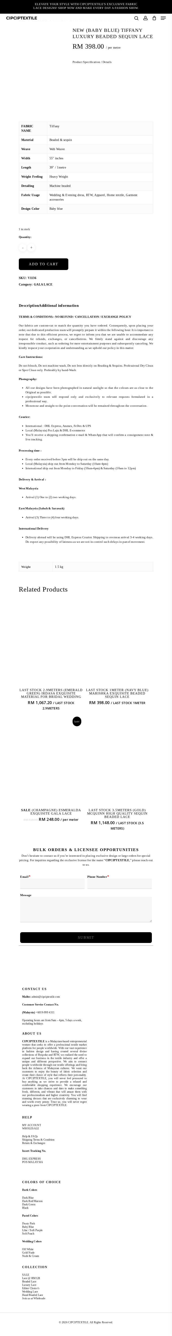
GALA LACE (43, 284)
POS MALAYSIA (32, 1162)
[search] (136, 18)
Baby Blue (28, 1226)
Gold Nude (28, 1252)
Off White (28, 1249)
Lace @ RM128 (31, 1278)
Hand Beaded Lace (32, 1295)
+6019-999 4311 (45, 1012)
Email (25, 876)
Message (25, 895)
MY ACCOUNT (31, 1125)
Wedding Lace (30, 1291)
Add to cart (43, 264)
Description (29, 305)
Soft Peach (28, 1233)
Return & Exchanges (33, 1143)
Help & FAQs (30, 1136)
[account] (145, 18)
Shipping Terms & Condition (38, 1139)
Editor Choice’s (31, 1288)
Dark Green (28, 1204)
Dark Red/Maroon (32, 1201)
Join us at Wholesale (33, 1298)
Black (25, 1207)
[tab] (29, 306)
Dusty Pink (28, 1223)
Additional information (59, 305)
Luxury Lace (29, 1284)
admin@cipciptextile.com (46, 996)
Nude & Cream (30, 1256)
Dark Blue (28, 1197)
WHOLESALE (30, 1128)
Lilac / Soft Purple (32, 1230)
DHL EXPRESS (31, 1158)
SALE (25, 1274)
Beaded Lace (29, 1281)
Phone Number (98, 876)
